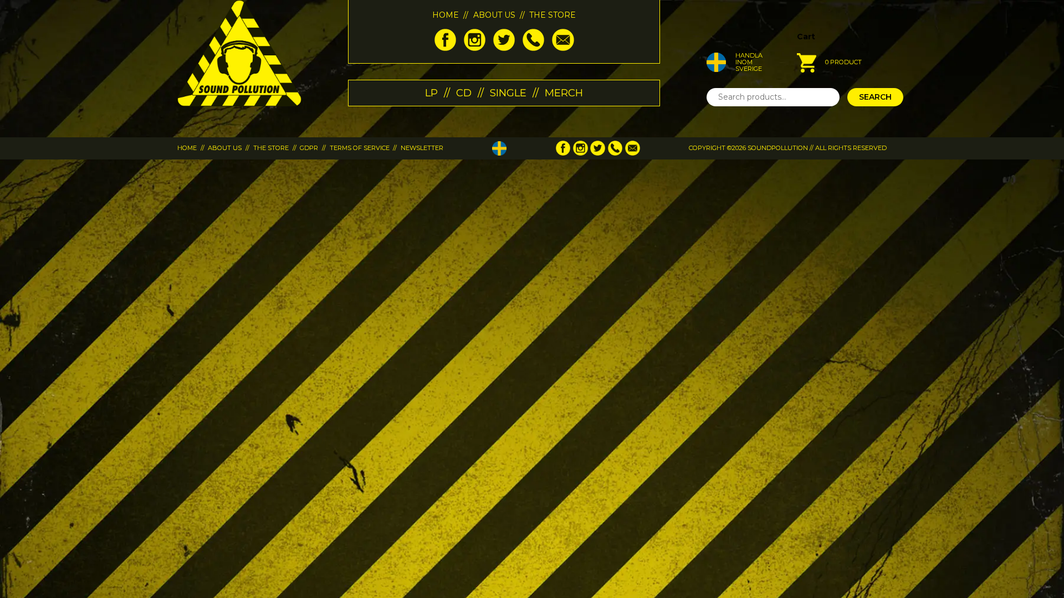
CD (464, 92)
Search (875, 97)
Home (445, 15)
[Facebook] (445, 48)
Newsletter (422, 148)
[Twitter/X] (504, 48)
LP (431, 92)
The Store (552, 15)
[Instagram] (474, 48)
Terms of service (360, 148)
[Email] (563, 48)
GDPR (309, 148)
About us (494, 15)
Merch (564, 92)
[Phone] (533, 48)
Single (508, 92)
